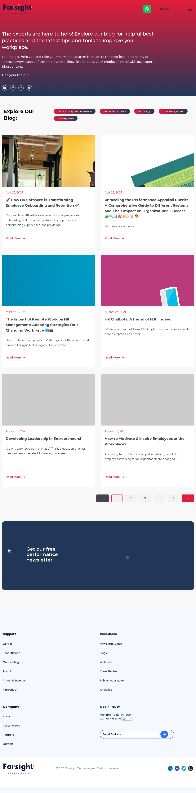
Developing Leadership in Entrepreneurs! (43, 439)
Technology (144, 111)
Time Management (173, 111)
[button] (190, 9)
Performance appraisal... (120, 226)
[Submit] (164, 734)
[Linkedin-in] (4, 88)
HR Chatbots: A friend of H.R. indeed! (138, 319)
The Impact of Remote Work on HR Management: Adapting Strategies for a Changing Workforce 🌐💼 (42, 325)
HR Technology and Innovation (75, 111)
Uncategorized (66, 118)
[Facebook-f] (13, 88)
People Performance (115, 111)
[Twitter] (29, 88)
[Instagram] (21, 88)
